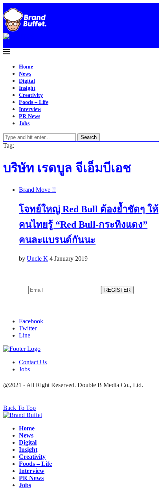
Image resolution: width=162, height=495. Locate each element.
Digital (27, 81)
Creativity (31, 95)
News (25, 74)
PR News (29, 116)
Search (89, 137)
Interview (30, 109)
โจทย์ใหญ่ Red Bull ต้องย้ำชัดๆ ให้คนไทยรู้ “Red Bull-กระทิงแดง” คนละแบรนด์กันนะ (88, 224)
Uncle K (37, 258)
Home (26, 67)
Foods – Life (33, 102)
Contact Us (33, 362)
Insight (27, 88)
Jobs (24, 123)
